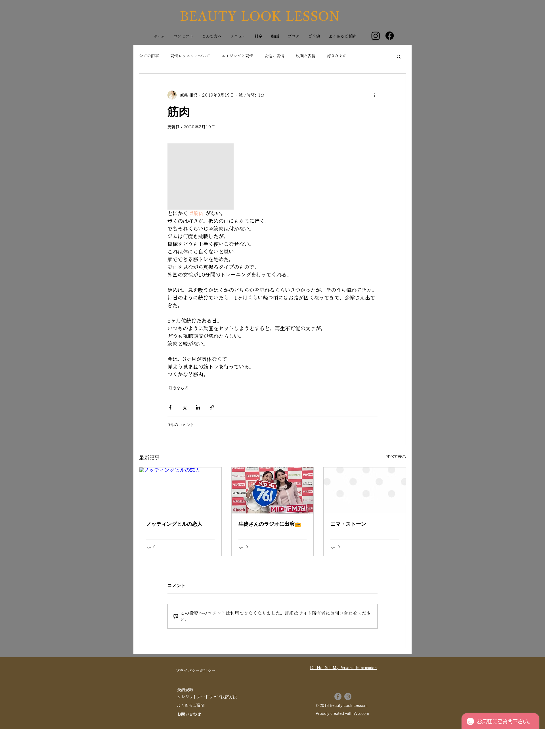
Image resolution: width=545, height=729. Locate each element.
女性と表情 (274, 56)
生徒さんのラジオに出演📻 (269, 524)
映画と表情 (306, 56)
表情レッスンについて (190, 56)
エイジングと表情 (237, 56)
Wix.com (361, 713)
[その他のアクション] (374, 95)
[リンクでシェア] (212, 407)
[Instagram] (375, 35)
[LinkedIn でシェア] (198, 407)
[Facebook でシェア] (170, 407)
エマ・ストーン (348, 524)
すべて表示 (396, 457)
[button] (398, 56)
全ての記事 (149, 56)
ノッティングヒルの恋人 (174, 524)
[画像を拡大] (200, 176)
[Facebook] (389, 35)
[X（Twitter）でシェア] (184, 407)
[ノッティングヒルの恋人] (180, 490)
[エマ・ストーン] (365, 490)
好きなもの (337, 56)
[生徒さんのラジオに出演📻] (273, 490)
